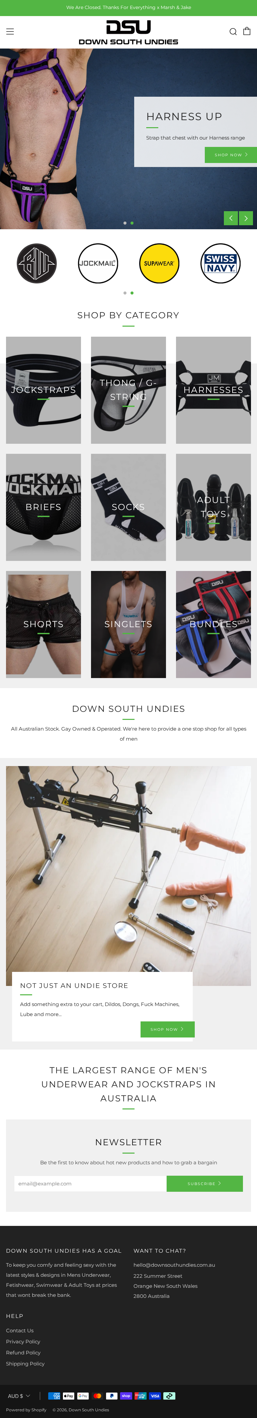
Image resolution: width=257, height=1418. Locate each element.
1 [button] (124, 223)
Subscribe (202, 1183)
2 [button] (132, 223)
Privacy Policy (23, 1341)
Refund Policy (23, 1352)
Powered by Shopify (26, 1409)
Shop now (164, 1029)
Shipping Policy (25, 1363)
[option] (128, 139)
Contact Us (19, 1330)
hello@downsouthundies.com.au (174, 1265)
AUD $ (15, 1396)
